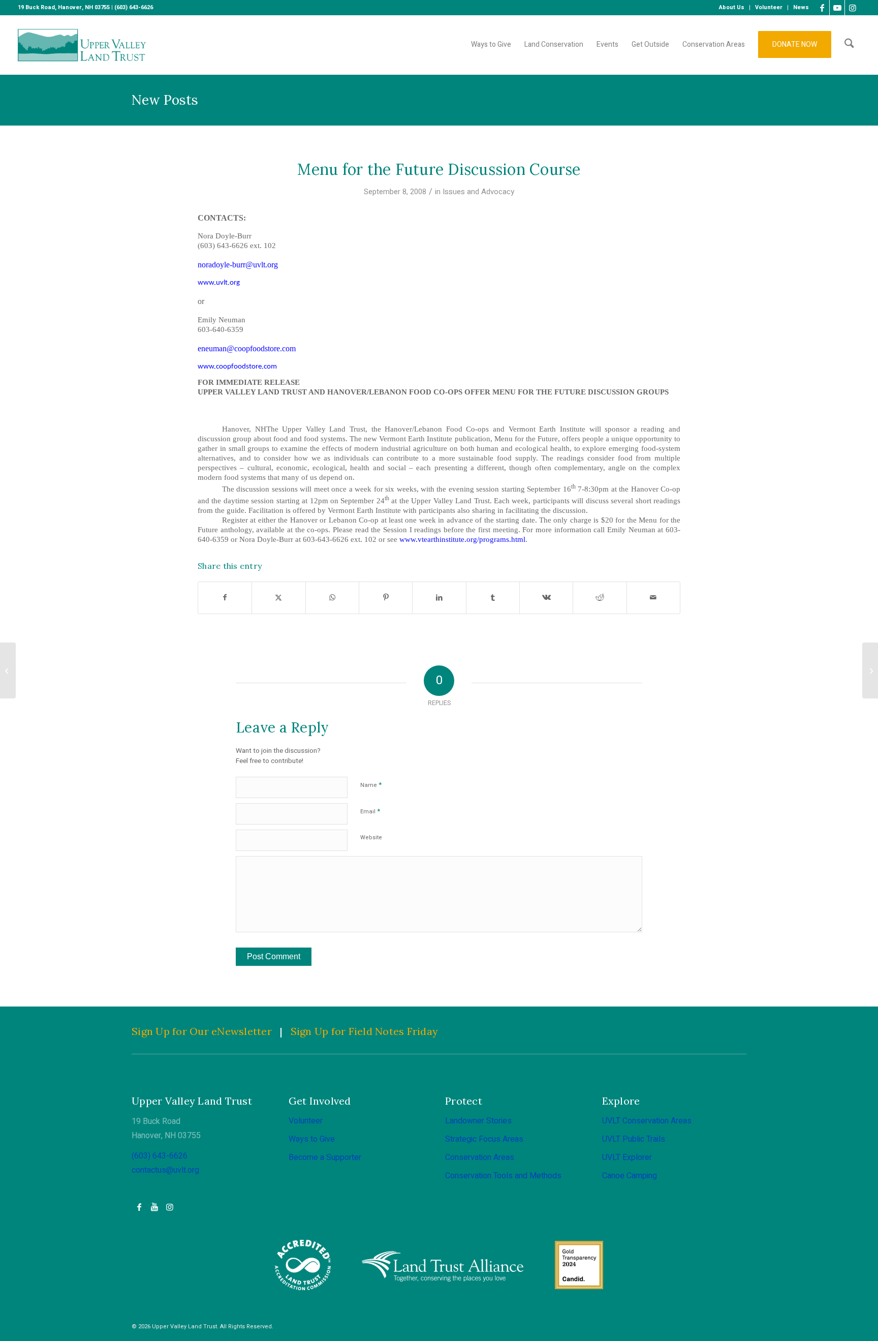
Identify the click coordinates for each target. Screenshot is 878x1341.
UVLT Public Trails (633, 1139)
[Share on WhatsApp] (332, 597)
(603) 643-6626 (159, 1156)
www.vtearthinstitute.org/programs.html (462, 539)
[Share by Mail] (653, 597)
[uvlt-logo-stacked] (82, 44)
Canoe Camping (629, 1176)
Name (371, 784)
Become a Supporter (325, 1157)
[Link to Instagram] (852, 7)
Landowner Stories (478, 1121)
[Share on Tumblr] (492, 597)
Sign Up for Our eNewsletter (202, 1031)
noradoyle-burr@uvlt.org (238, 264)
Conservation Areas (479, 1157)
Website (371, 837)
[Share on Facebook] (225, 597)
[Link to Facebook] (821, 7)
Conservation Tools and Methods (503, 1176)
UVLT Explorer (627, 1157)
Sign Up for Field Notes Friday (364, 1031)
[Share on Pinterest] (385, 597)
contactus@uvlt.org (165, 1170)
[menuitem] (732, 7)
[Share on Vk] (546, 597)
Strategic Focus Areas (484, 1139)
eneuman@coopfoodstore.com (247, 348)
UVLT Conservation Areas (647, 1121)
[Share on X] (278, 597)
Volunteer (306, 1121)
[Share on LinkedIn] (439, 597)
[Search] (849, 44)
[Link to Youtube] (837, 7)
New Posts (165, 100)
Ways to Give (312, 1139)
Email (370, 811)
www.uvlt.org (219, 283)
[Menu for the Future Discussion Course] (8, 670)
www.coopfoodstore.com (237, 367)
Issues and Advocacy (478, 191)
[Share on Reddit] (599, 597)
